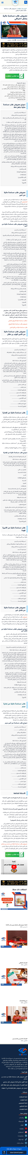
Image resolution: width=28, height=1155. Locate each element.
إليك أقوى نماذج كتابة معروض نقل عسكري (15, 1082)
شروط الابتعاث (23, 1000)
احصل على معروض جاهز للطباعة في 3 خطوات (14, 1088)
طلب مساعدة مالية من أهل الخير (18, 327)
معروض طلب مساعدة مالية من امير (16, 86)
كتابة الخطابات (23, 1097)
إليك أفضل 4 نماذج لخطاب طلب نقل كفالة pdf (14, 1085)
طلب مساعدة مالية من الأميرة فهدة (16, 94)
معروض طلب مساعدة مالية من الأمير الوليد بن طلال (13, 89)
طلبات (19, 8)
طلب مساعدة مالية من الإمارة (17, 92)
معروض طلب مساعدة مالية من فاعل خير (14, 96)
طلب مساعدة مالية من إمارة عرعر (16, 97)
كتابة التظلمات (23, 1109)
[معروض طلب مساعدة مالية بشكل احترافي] (14, 47)
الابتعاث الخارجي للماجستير (19, 1038)
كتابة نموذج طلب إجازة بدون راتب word (16, 925)
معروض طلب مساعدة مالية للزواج (18, 324)
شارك (4, 1153)
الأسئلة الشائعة (21, 99)
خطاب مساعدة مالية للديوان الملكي (17, 320)
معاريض (9, 40)
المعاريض (24, 202)
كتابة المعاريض (23, 1103)
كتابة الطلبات (23, 1100)
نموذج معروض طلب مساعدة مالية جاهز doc (14, 85)
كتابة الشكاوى (23, 1106)
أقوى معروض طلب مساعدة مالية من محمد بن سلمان (14, 1078)
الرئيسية (24, 8)
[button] (25, 2)
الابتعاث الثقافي (23, 962)
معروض (25, 617)
